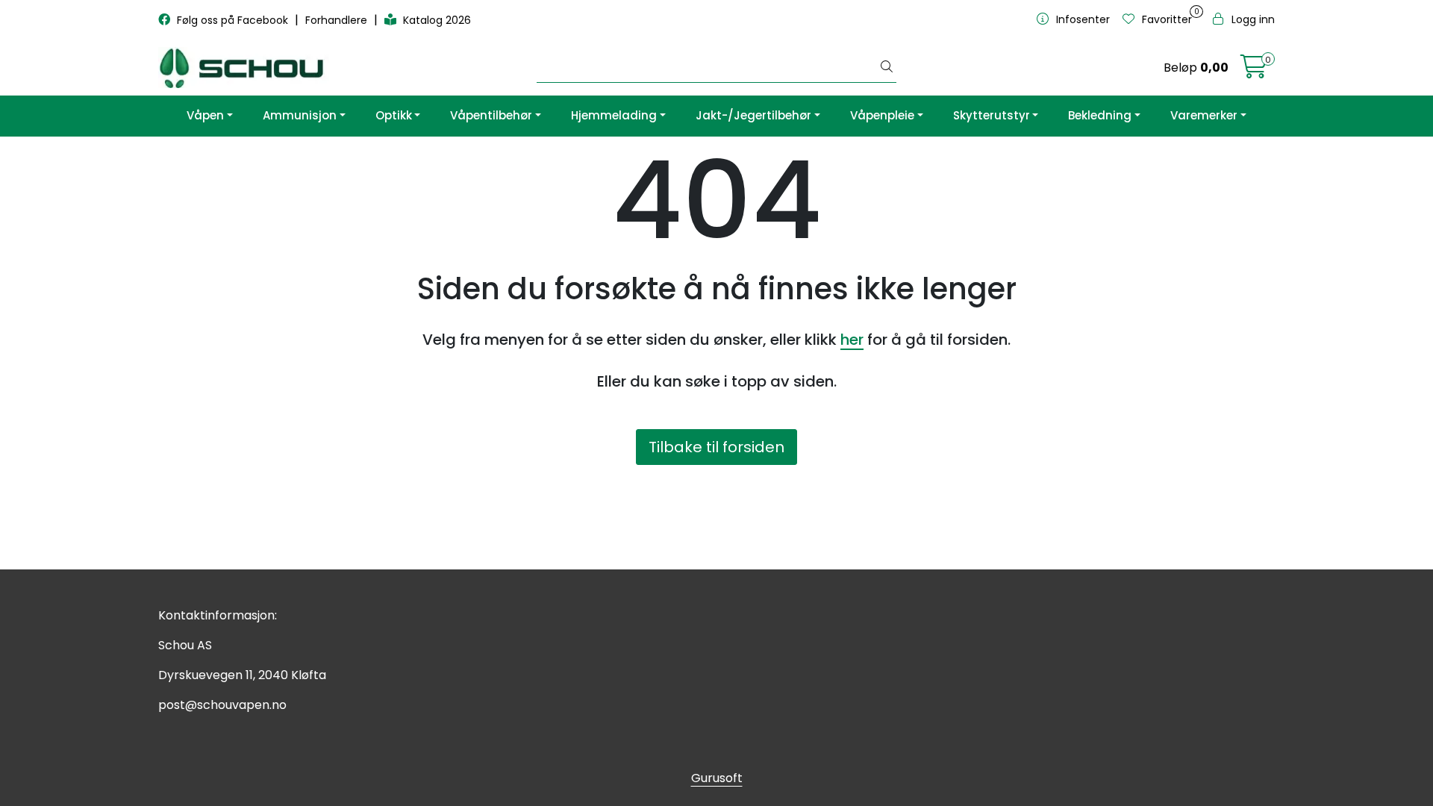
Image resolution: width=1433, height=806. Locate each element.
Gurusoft (717, 778)
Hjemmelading (614, 115)
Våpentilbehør (491, 115)
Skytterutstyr (991, 115)
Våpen (205, 115)
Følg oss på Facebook (232, 20)
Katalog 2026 (435, 20)
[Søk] (886, 68)
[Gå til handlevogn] (1253, 71)
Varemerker (1203, 115)
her (852, 339)
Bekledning (1099, 115)
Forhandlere (337, 20)
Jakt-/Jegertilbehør (753, 115)
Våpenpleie (882, 115)
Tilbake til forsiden (716, 447)
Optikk (393, 115)
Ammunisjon (300, 115)
